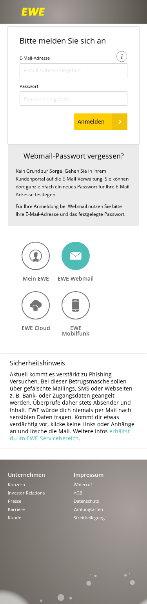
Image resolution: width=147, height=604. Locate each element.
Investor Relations (26, 493)
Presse (14, 501)
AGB (78, 493)
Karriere (16, 509)
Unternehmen (26, 474)
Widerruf (83, 484)
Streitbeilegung (89, 517)
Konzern (16, 484)
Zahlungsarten (88, 509)
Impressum (88, 474)
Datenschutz (86, 501)
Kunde (14, 517)
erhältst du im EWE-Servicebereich (70, 434)
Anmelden (91, 121)
